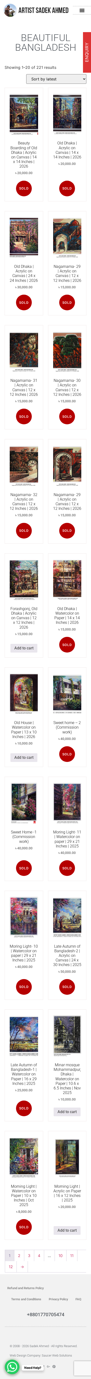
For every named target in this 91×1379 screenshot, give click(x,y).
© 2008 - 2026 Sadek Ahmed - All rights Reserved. (43, 1346)
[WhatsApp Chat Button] (12, 1367)
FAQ (78, 1299)
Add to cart (23, 648)
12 (11, 1266)
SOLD (24, 188)
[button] (82, 10)
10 (60, 1255)
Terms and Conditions (26, 1299)
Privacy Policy (58, 1299)
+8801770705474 (45, 1314)
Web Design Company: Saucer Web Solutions (41, 1355)
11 (72, 1255)
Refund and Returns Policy (25, 1288)
